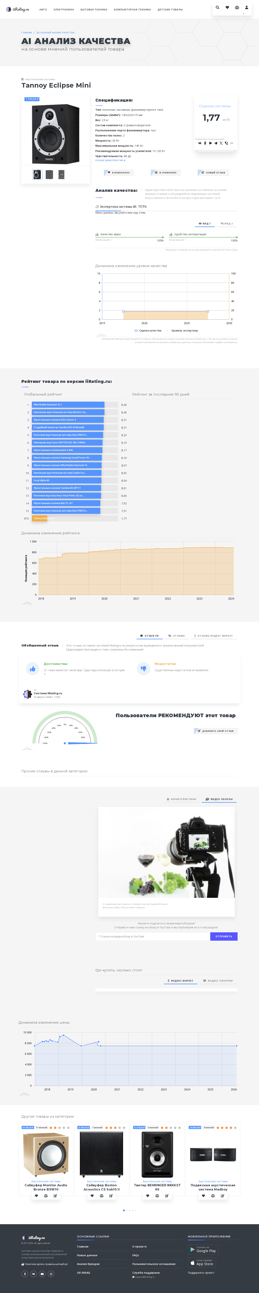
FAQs (135, 1255)
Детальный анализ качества (56, 32)
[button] (124, 1210)
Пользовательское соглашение (153, 1264)
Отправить (224, 936)
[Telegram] (215, 143)
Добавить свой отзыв (218, 731)
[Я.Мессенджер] (210, 143)
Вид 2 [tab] (228, 223)
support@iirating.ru (144, 1277)
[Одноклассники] (205, 143)
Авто (43, 9)
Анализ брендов (88, 1264)
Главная (26, 32)
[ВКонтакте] (200, 143)
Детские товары (170, 9)
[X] (221, 143)
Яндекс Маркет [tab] (182, 980)
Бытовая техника (94, 9)
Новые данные (87, 1255)
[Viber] (226, 143)
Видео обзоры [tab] (221, 799)
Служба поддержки (146, 1272)
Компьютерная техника (132, 9)
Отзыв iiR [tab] (151, 635)
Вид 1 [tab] (206, 223)
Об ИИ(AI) (83, 1272)
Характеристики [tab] (182, 799)
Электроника (63, 9)
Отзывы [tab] (178, 635)
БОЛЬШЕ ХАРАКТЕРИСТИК (109, 160)
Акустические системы (40, 79)
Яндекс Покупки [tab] (219, 980)
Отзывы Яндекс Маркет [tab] (214, 635)
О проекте (139, 1246)
